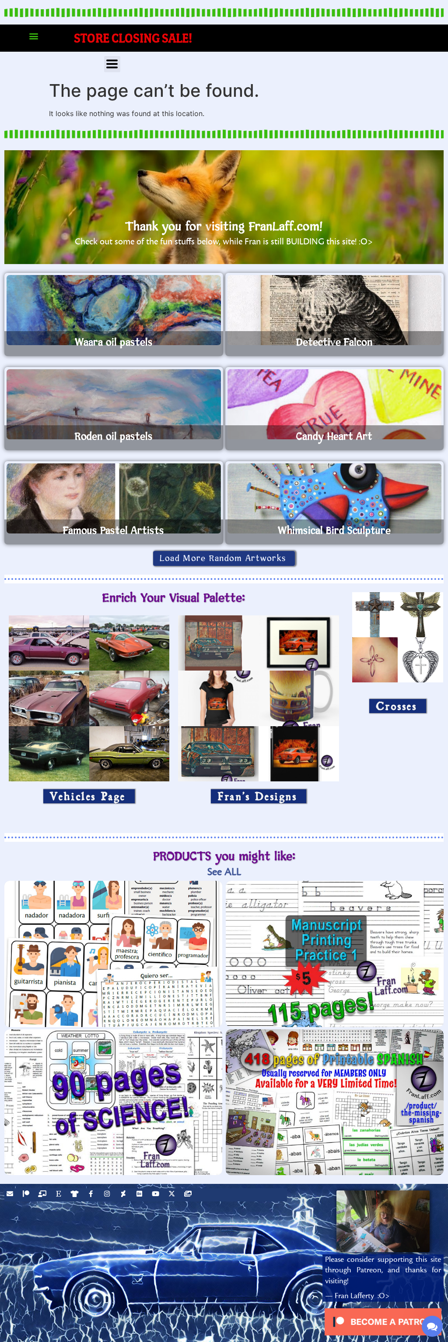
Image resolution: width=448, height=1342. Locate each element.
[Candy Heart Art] (334, 404)
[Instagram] (108, 1194)
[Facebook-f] (91, 1194)
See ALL (224, 872)
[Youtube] (156, 1194)
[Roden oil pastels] (113, 404)
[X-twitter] (172, 1194)
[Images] (189, 1194)
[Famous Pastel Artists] (113, 498)
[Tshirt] (75, 1194)
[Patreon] (27, 1194)
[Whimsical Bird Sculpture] (334, 498)
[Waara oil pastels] (113, 310)
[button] (33, 36)
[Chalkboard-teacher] (43, 1194)
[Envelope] (11, 1194)
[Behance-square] (140, 1194)
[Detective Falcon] (334, 310)
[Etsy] (59, 1194)
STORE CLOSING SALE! (133, 38)
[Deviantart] (124, 1194)
